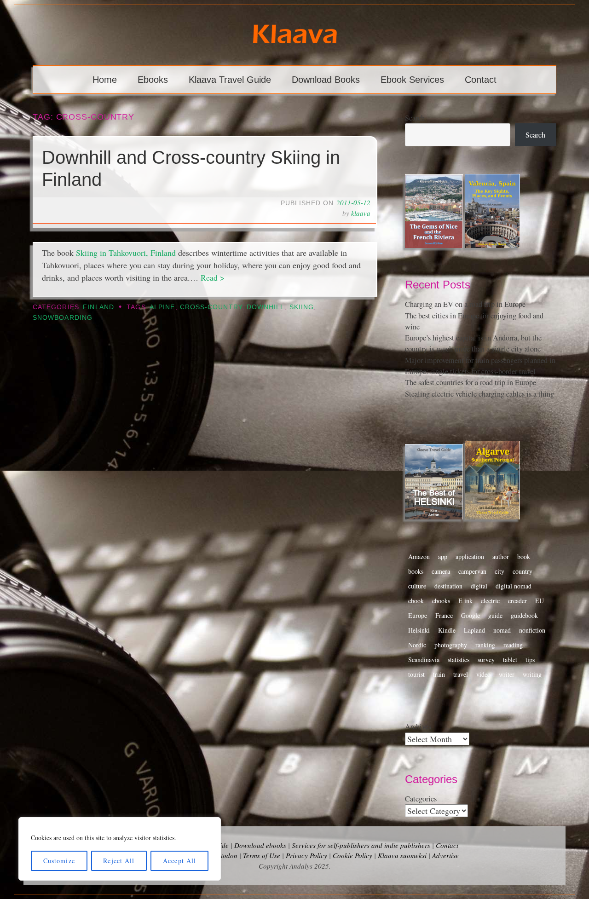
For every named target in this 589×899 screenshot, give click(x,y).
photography (450, 644)
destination (448, 586)
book (523, 556)
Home (104, 80)
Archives (418, 726)
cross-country (211, 307)
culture (417, 586)
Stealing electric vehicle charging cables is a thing (479, 394)
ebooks (441, 600)
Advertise (445, 855)
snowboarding (62, 317)
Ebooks (153, 80)
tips (530, 659)
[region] (119, 849)
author (500, 556)
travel (460, 674)
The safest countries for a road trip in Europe (470, 382)
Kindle (447, 630)
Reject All (118, 860)
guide (495, 615)
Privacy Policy (306, 855)
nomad (502, 630)
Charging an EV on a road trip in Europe (465, 304)
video (483, 674)
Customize (59, 860)
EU (539, 600)
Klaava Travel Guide (230, 80)
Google (470, 615)
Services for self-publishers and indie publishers (361, 845)
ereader (517, 600)
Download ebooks (260, 845)
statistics (458, 659)
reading (513, 644)
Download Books (326, 80)
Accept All (179, 860)
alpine (162, 307)
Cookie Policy (352, 855)
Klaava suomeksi (402, 855)
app (442, 556)
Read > (213, 277)
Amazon (419, 556)
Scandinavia (423, 659)
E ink (465, 600)
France (444, 615)
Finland (98, 307)
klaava (360, 213)
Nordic (417, 644)
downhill (266, 307)
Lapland (474, 630)
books (415, 571)
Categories (421, 799)
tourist (416, 674)
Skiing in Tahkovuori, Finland (126, 252)
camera (441, 571)
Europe (417, 615)
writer (506, 674)
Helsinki (419, 630)
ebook (416, 600)
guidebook (524, 615)
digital (479, 586)
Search (415, 118)
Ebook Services (412, 80)
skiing (301, 307)
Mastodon (222, 855)
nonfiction (532, 630)
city (499, 571)
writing (532, 674)
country (522, 571)
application (470, 556)
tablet (510, 659)
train (439, 674)
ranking (485, 644)
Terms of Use (261, 855)
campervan (472, 571)
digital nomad (513, 586)
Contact (481, 80)
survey (486, 659)
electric (490, 600)
